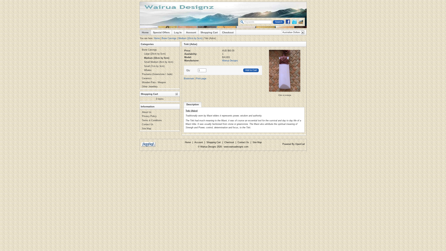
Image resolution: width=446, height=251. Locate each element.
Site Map (146, 128)
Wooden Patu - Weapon (154, 82)
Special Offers (161, 32)
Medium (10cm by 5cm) (190, 38)
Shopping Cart (209, 32)
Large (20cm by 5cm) (155, 53)
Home (145, 32)
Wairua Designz (230, 60)
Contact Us (147, 124)
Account (191, 32)
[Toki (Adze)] (284, 92)
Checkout (228, 32)
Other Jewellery (150, 86)
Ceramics (147, 78)
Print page (201, 78)
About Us (146, 112)
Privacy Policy (149, 116)
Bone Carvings (169, 38)
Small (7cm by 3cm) (154, 66)
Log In (178, 32)
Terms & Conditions (152, 120)
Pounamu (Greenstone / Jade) (157, 74)
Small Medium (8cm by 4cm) (158, 62)
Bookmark (189, 78)
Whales (148, 70)
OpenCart (300, 144)
